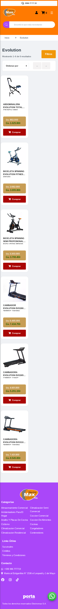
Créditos (6, 551)
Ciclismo (5, 524)
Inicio (7, 38)
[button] (52, 596)
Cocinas (34, 524)
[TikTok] (17, 579)
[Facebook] (2, 579)
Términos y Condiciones (13, 555)
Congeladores (36, 528)
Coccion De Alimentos (40, 520)
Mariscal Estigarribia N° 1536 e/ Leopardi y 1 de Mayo (29, 573)
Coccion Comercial (39, 515)
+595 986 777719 (12, 569)
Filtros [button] (48, 54)
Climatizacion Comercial (12, 528)
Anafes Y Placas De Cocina (14, 520)
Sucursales (7, 546)
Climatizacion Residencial (13, 532)
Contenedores (36, 532)
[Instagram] (10, 579)
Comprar (16, 132)
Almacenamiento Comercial (14, 508)
